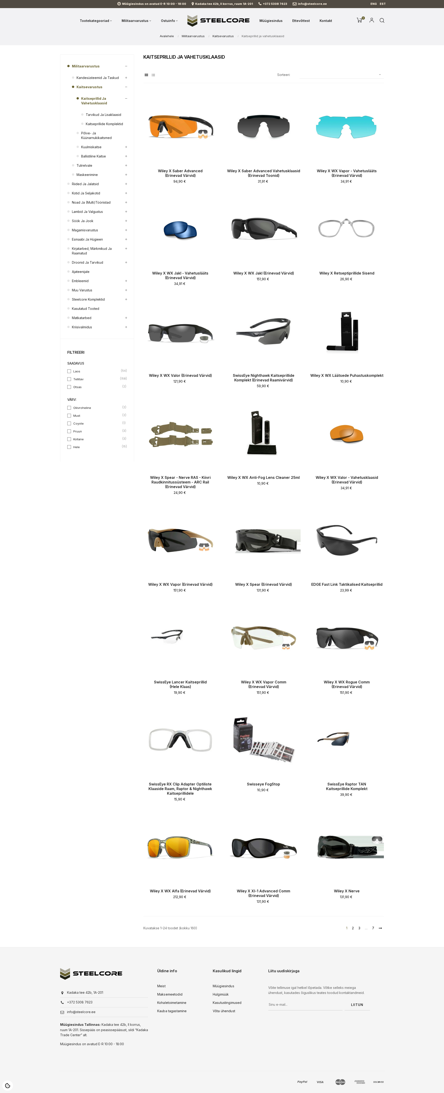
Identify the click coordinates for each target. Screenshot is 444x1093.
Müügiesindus (223, 986)
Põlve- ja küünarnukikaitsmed (96, 135)
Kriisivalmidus (82, 327)
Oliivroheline (97, 407)
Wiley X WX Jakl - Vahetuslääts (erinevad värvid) (180, 275)
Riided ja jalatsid (85, 184)
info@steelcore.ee (312, 4)
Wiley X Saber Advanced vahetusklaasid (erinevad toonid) (263, 173)
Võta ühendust (224, 1011)
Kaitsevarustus (89, 87)
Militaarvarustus (86, 66)
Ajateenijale (80, 272)
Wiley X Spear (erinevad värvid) (263, 584)
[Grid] (146, 75)
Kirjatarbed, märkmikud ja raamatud (92, 251)
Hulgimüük (221, 994)
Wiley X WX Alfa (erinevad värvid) (180, 891)
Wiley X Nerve (347, 891)
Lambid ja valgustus (87, 212)
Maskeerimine (87, 175)
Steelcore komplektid (88, 299)
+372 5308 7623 (275, 4)
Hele (97, 447)
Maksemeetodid (169, 994)
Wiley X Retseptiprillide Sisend (346, 273)
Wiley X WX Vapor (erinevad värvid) (180, 584)
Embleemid (80, 281)
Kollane (97, 439)
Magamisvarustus (85, 230)
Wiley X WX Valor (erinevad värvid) (180, 375)
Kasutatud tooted (85, 309)
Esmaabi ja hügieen (87, 239)
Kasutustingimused (227, 1003)
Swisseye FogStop (263, 784)
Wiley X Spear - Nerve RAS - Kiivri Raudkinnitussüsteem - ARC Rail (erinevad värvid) (180, 482)
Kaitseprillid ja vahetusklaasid (94, 101)
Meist (161, 986)
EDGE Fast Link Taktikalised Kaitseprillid (346, 584)
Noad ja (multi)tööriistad (91, 202)
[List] (153, 75)
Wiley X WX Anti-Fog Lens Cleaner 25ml (263, 477)
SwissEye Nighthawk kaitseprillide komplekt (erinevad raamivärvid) (263, 377)
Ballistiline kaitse (93, 156)
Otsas (97, 387)
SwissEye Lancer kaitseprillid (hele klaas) (180, 684)
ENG (373, 4)
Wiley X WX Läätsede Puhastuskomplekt (346, 375)
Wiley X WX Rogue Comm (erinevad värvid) (347, 684)
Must (97, 415)
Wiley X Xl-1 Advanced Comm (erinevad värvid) (263, 893)
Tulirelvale (84, 165)
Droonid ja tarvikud (87, 262)
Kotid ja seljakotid (86, 193)
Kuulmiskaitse (91, 147)
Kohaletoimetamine (171, 1003)
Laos (97, 371)
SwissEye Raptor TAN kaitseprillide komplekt (346, 786)
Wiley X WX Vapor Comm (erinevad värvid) (263, 684)
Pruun (97, 431)
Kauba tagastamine (172, 1011)
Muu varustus (82, 290)
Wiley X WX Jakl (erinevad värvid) (263, 273)
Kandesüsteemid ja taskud (98, 78)
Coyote (97, 423)
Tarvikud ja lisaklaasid (103, 115)
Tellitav (97, 379)
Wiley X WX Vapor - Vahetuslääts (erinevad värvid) (347, 173)
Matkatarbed (81, 318)
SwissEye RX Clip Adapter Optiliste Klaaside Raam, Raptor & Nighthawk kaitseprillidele (180, 789)
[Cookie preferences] (7, 1086)
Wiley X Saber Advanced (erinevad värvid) (180, 173)
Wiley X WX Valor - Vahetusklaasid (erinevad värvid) (347, 479)
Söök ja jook (82, 221)
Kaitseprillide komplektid (104, 124)
